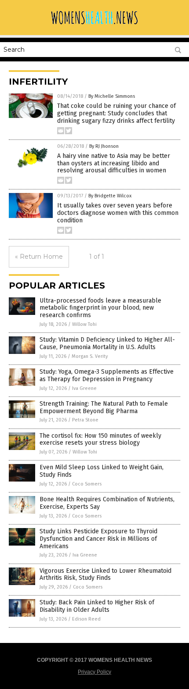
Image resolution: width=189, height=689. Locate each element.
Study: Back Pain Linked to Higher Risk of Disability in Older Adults (97, 606)
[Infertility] (94, 24)
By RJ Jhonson (104, 146)
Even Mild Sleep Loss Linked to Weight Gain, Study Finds (102, 471)
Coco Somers (87, 484)
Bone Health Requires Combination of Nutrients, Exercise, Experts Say (107, 503)
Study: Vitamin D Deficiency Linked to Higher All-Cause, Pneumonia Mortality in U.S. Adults (107, 343)
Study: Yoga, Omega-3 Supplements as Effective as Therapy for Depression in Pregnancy (107, 375)
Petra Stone (85, 420)
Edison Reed (86, 619)
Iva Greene (84, 388)
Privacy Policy (94, 672)
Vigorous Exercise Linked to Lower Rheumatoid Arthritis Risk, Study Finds (105, 574)
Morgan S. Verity (90, 356)
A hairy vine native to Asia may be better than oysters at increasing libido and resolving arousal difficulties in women (113, 163)
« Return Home (39, 257)
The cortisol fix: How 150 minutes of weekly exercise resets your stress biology (100, 439)
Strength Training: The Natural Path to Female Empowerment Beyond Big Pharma (104, 407)
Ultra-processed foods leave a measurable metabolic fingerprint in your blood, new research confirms (100, 308)
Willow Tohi (84, 324)
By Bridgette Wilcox (109, 196)
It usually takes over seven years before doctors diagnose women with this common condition (117, 213)
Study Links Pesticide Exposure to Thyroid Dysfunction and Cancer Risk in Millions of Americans (98, 539)
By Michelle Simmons (111, 96)
